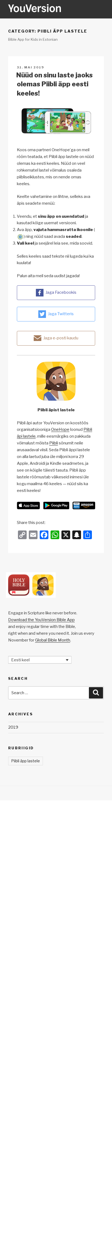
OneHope (60, 429)
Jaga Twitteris (61, 313)
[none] (39, 660)
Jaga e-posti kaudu (60, 338)
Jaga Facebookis (60, 292)
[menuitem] (39, 660)
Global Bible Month (52, 640)
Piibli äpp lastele (25, 761)
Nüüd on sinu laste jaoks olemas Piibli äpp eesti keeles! (54, 84)
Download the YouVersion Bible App (41, 619)
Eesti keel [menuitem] (20, 659)
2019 (13, 727)
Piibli (53, 443)
